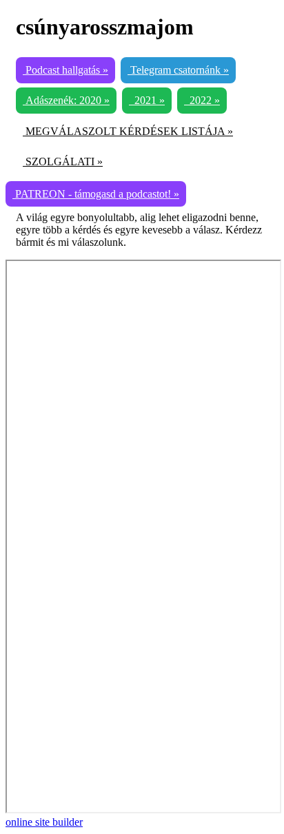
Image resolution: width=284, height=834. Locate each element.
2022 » (202, 100)
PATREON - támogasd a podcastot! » (95, 194)
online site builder (44, 822)
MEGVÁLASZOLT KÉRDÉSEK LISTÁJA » (128, 131)
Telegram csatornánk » (178, 70)
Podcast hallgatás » (65, 70)
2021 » (147, 100)
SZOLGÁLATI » (63, 161)
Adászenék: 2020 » (66, 100)
